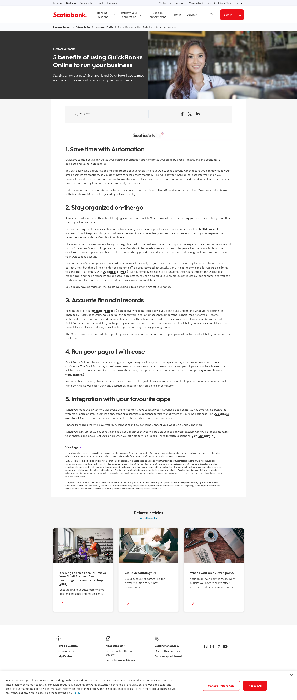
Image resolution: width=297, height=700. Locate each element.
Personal (57, 3)
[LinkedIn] (218, 646)
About (99, 3)
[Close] (291, 675)
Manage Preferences (221, 685)
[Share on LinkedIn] (198, 114)
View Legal (72, 447)
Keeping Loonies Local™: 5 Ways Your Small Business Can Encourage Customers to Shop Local (82, 578)
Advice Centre (83, 27)
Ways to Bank (196, 3)
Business (71, 3)
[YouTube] (225, 646)
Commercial (86, 3)
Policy (76, 693)
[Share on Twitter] (190, 114)
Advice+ (192, 14)
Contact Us (165, 3)
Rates (177, 14)
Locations (180, 3)
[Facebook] (205, 646)
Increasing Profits (104, 27)
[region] (148, 685)
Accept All (255, 685)
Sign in (228, 14)
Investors (112, 3)
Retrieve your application (130, 15)
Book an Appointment (157, 15)
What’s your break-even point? (212, 573)
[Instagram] (212, 646)
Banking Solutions (102, 15)
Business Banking (62, 27)
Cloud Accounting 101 (140, 573)
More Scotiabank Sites (219, 3)
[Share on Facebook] (182, 114)
